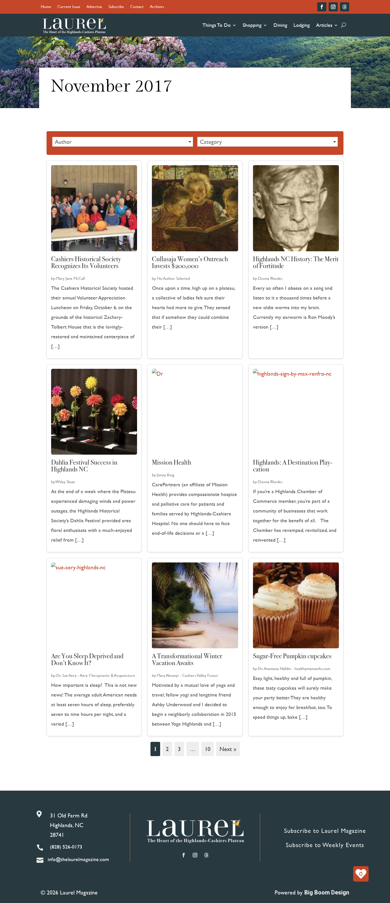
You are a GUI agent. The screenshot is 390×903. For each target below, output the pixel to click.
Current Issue (68, 7)
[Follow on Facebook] (321, 6)
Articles (324, 25)
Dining (280, 25)
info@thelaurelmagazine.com (78, 859)
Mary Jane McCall (70, 278)
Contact (137, 7)
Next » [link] (228, 749)
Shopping (252, 25)
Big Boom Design (326, 892)
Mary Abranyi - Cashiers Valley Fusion (187, 675)
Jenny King (165, 475)
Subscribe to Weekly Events (325, 845)
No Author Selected (173, 278)
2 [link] (167, 749)
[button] (122, 142)
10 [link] (207, 749)
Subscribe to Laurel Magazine (325, 830)
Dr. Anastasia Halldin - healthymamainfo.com (294, 668)
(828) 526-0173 (66, 847)
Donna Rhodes (270, 278)
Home (46, 7)
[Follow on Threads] (344, 6)
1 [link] (155, 749)
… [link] (193, 749)
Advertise (94, 7)
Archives (157, 7)
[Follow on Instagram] (333, 6)
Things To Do (216, 25)
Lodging (301, 25)
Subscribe (116, 7)
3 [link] (179, 749)
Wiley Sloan (65, 482)
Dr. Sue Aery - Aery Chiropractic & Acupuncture (95, 675)
